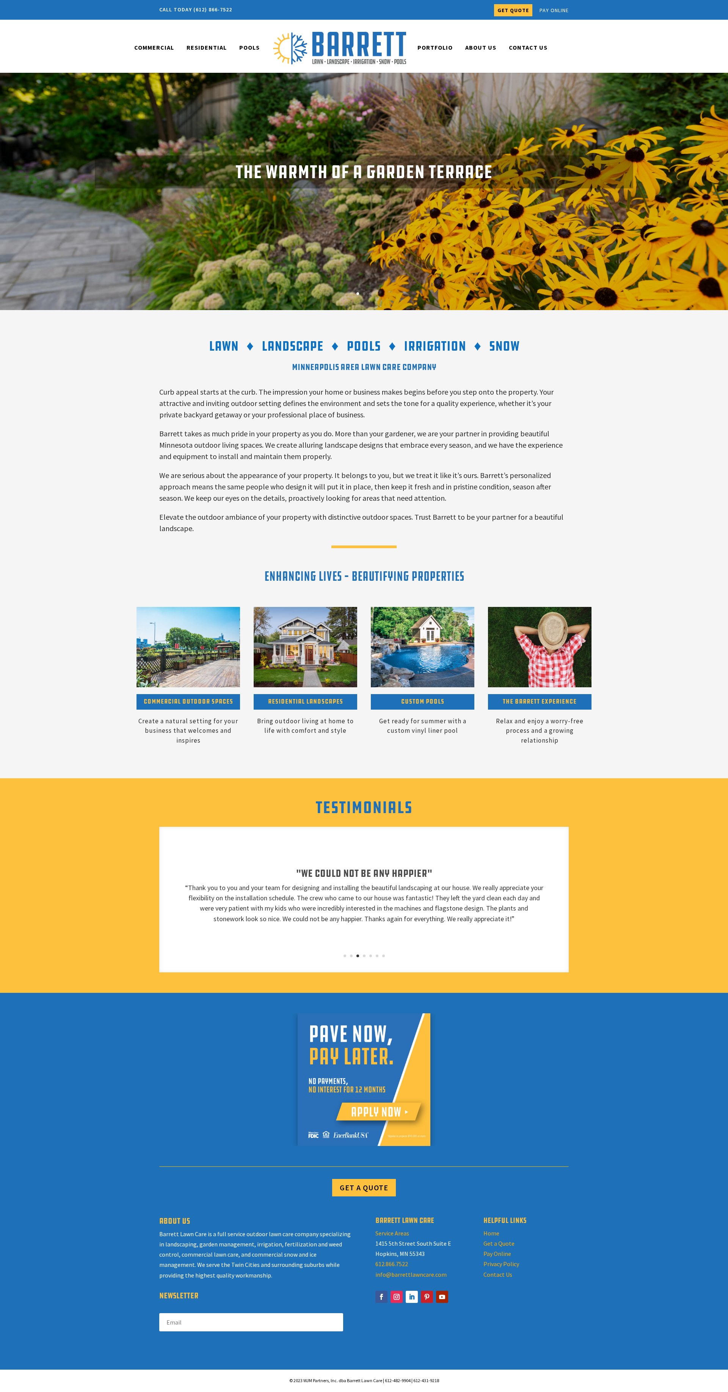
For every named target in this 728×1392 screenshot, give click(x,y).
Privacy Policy (501, 1264)
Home (491, 1233)
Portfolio (435, 48)
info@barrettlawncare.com (411, 1274)
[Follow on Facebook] (381, 1297)
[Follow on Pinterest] (427, 1297)
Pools (249, 48)
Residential (207, 48)
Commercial (154, 48)
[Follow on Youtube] (442, 1297)
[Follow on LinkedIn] (412, 1297)
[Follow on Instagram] (397, 1297)
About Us (480, 48)
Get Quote (513, 10)
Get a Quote (499, 1243)
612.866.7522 (391, 1264)
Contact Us (528, 48)
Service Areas (392, 1233)
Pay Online (554, 11)
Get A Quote (364, 1187)
